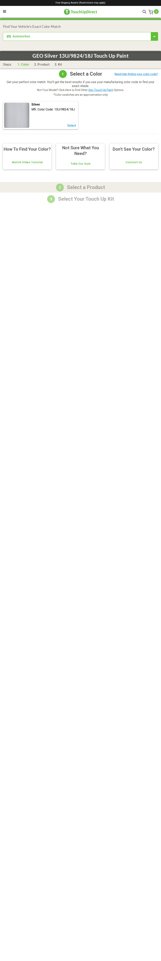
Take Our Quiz (80, 164)
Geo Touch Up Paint (100, 90)
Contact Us (133, 162)
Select (71, 125)
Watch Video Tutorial (27, 162)
